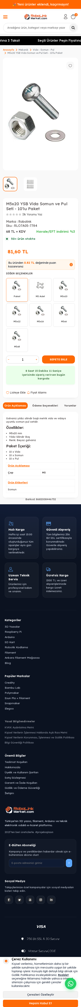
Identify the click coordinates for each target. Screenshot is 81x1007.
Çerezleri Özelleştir (40, 994)
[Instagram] (41, 900)
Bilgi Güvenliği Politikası (19, 742)
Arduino (10, 637)
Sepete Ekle (58, 359)
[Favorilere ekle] (70, 66)
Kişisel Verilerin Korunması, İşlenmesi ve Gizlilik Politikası (39, 737)
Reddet (63, 975)
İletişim (9, 793)
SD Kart (10, 642)
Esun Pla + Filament (17, 698)
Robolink (24, 221)
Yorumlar (70, 405)
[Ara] (73, 28)
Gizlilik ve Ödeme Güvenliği (22, 787)
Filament (10, 652)
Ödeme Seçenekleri (45, 405)
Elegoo (9, 708)
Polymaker (12, 692)
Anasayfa (8, 49)
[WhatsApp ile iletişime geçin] (70, 983)
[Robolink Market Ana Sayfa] (40, 810)
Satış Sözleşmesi (15, 777)
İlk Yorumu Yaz (32, 214)
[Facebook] (9, 900)
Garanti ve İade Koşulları (21, 782)
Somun (12, 489)
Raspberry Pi (13, 631)
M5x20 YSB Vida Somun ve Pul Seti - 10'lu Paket (35, 52)
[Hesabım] (66, 16)
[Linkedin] (51, 900)
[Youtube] (30, 900)
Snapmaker (12, 703)
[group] (40, 114)
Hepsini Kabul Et (40, 1003)
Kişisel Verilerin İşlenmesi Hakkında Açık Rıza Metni (36, 732)
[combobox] (40, 27)
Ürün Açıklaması (15, 405)
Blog (8, 663)
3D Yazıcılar (12, 626)
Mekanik (23, 49)
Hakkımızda (12, 767)
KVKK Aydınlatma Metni (19, 727)
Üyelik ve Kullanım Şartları (21, 772)
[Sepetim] (73, 16)
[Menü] (5, 17)
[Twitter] (19, 900)
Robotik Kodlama (16, 647)
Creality (10, 682)
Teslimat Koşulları (16, 761)
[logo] (35, 17)
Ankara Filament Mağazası (22, 657)
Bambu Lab (12, 687)
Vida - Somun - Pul (43, 49)
